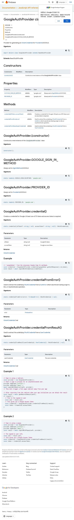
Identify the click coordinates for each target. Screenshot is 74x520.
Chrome (4, 495)
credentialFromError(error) (11, 119)
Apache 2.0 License (25, 451)
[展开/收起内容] (12, 25)
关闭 (58, 21)
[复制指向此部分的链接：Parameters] (15, 233)
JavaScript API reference (29, 8)
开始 (67, 21)
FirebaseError (28, 312)
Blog (27, 466)
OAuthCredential (27, 43)
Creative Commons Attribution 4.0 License (54, 450)
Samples (4, 472)
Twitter (28, 472)
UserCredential (39, 128)
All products (5, 504)
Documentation (8, 8)
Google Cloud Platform (8, 501)
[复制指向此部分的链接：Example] (14, 259)
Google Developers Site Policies (50, 451)
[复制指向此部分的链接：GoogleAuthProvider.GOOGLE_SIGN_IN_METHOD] (18, 163)
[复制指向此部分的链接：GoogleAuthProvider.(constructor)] (51, 136)
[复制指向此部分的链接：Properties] (19, 83)
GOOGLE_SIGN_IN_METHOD (12, 93)
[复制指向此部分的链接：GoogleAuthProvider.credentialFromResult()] (63, 328)
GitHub (4, 478)
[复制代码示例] (69, 50)
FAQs (51, 478)
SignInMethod (56, 93)
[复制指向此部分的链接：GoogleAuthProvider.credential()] (48, 212)
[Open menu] (3, 2)
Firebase (6, 14)
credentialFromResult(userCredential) (15, 126)
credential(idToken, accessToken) (13, 114)
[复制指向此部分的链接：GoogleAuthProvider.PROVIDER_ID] (51, 187)
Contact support (54, 466)
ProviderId (38, 43)
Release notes (54, 475)
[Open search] (49, 2)
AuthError (37, 121)
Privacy (9, 511)
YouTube (28, 475)
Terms (4, 511)
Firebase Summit (31, 469)
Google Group (54, 472)
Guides (4, 466)
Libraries (4, 475)
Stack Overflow (54, 469)
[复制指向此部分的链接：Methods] (17, 104)
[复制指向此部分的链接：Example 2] (15, 416)
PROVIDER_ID (8, 96)
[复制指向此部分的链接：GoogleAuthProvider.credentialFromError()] (62, 280)
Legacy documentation (57, 481)
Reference (5, 469)
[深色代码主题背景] (66, 50)
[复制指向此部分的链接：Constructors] (23, 66)
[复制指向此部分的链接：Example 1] (15, 371)
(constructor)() (8, 75)
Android (4, 492)
